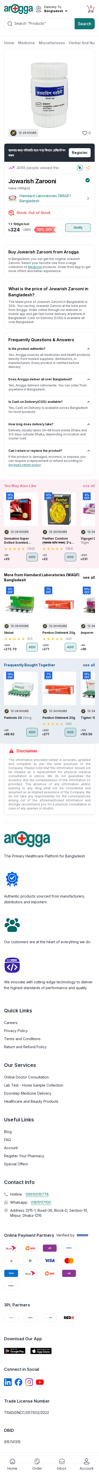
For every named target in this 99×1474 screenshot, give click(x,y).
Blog (8, 1131)
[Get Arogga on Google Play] (14, 1351)
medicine (35, 267)
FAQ (7, 1140)
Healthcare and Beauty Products (31, 1101)
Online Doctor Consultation (26, 1077)
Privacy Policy (16, 1031)
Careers (11, 1022)
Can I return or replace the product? (35, 451)
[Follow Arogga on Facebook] (18, 1382)
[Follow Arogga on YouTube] (40, 1382)
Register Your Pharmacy (24, 1156)
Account (11, 1148)
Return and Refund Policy (25, 1047)
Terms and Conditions (22, 1039)
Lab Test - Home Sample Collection (33, 1085)
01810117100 (41, 1202)
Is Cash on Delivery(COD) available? (35, 402)
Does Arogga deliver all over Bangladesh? (40, 379)
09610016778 (37, 1194)
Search (84, 23)
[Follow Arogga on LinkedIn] (8, 1382)
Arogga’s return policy (24, 465)
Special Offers (16, 1164)
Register (80, 152)
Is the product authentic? (26, 349)
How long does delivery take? (31, 424)
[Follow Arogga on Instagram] (29, 1382)
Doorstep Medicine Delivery (27, 1093)
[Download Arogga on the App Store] (41, 1351)
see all (89, 486)
